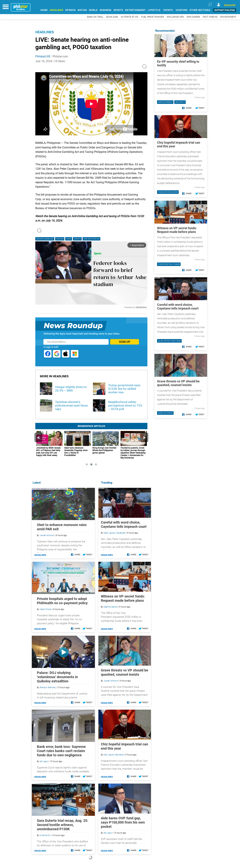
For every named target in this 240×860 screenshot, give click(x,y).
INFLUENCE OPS (175, 16)
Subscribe (230, 5)
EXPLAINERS (193, 16)
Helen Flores (45, 609)
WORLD (93, 10)
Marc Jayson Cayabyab (114, 533)
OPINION (70, 10)
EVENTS (168, 10)
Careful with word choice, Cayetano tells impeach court (124, 524)
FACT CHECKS (210, 16)
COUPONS (181, 10)
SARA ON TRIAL (95, 16)
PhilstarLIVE (42, 56)
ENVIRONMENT (228, 16)
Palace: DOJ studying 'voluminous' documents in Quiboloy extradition (57, 677)
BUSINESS (105, 10)
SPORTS (118, 10)
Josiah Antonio (111, 681)
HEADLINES (56, 10)
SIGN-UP (124, 341)
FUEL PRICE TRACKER (152, 16)
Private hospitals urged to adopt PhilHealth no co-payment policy (62, 601)
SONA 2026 (112, 16)
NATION (82, 10)
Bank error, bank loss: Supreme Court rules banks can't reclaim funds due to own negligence (61, 751)
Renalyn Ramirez (48, 687)
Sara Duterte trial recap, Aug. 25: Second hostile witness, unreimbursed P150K (62, 824)
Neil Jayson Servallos (114, 754)
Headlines (44, 32)
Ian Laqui (108, 833)
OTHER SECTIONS (199, 10)
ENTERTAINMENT (135, 10)
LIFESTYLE (154, 10)
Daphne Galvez (111, 607)
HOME (44, 10)
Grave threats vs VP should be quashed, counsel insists (124, 672)
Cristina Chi (45, 835)
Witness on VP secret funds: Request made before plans (123, 598)
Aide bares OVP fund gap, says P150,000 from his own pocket (123, 822)
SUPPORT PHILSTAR (224, 10)
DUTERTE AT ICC (129, 16)
